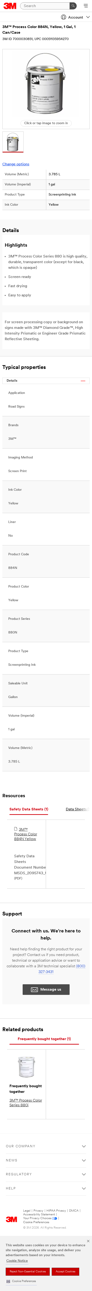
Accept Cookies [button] (65, 1271)
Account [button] (75, 18)
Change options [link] (15, 164)
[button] (21, 1281)
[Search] (73, 5)
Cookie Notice (17, 1261)
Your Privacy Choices (37, 1218)
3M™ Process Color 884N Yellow (25, 834)
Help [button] (11, 1188)
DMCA (74, 1210)
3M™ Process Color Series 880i (25, 1103)
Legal (26, 1210)
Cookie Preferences (36, 1222)
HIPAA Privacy (56, 1210)
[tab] (28, 809)
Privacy (38, 1210)
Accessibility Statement (39, 1214)
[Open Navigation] (86, 6)
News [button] (11, 1160)
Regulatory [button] (19, 1174)
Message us (50, 990)
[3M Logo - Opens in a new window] (10, 5)
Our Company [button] (21, 1146)
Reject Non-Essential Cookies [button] (28, 1271)
